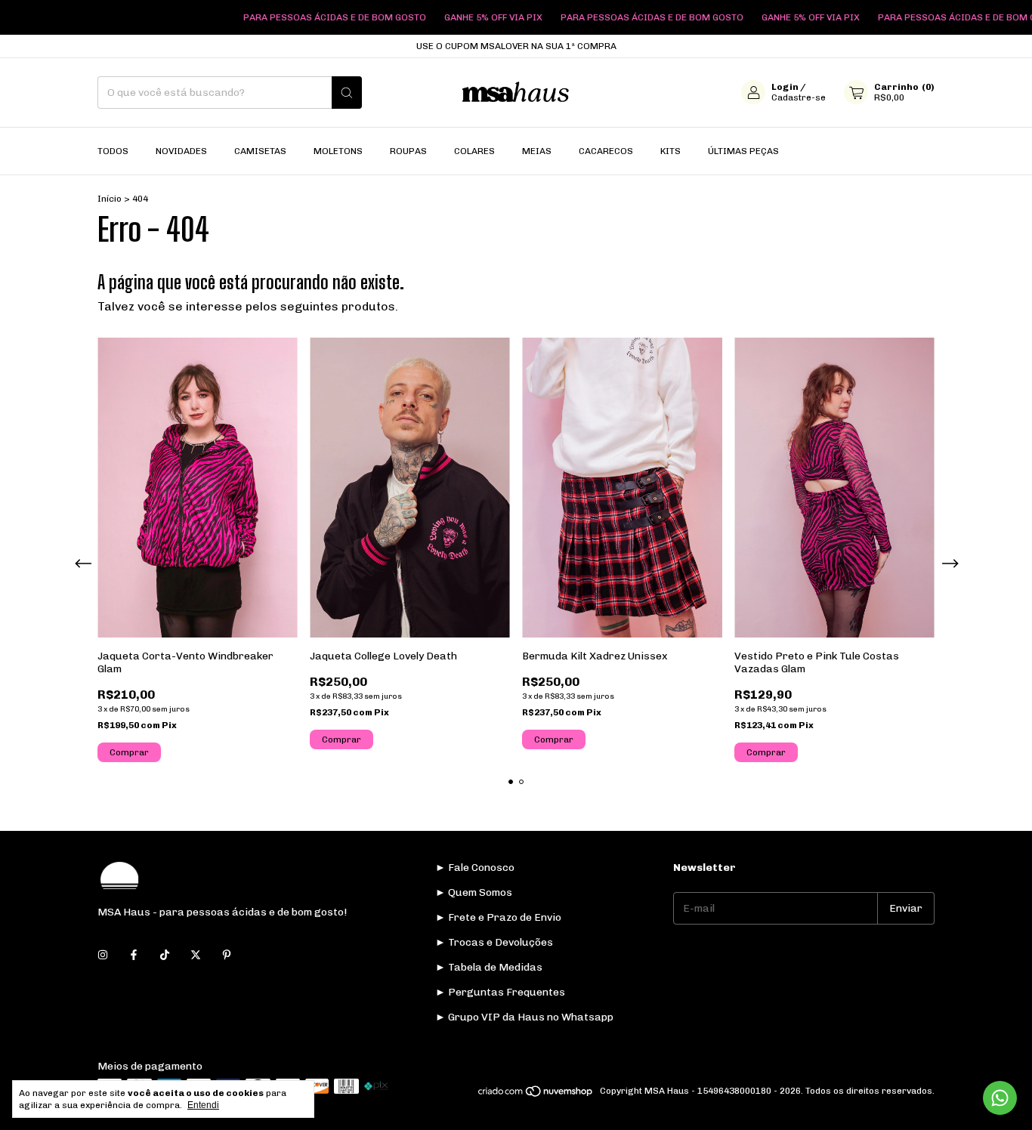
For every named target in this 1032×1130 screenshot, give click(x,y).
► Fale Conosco (474, 867)
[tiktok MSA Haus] (164, 955)
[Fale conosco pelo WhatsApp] (1000, 1098)
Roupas (408, 151)
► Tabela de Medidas (488, 967)
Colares (474, 151)
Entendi (203, 1105)
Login (785, 87)
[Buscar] (347, 92)
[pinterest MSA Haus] (226, 955)
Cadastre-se (798, 98)
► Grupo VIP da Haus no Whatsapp (524, 1017)
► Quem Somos (473, 892)
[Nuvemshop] (536, 1094)
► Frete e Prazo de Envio (498, 917)
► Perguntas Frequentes (500, 992)
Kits (670, 151)
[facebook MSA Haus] (133, 955)
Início (109, 198)
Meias (537, 151)
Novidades (181, 151)
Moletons (338, 151)
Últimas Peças (743, 151)
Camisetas (260, 151)
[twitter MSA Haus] (195, 955)
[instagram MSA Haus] (102, 955)
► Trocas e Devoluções (494, 942)
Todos (112, 151)
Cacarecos (606, 151)
